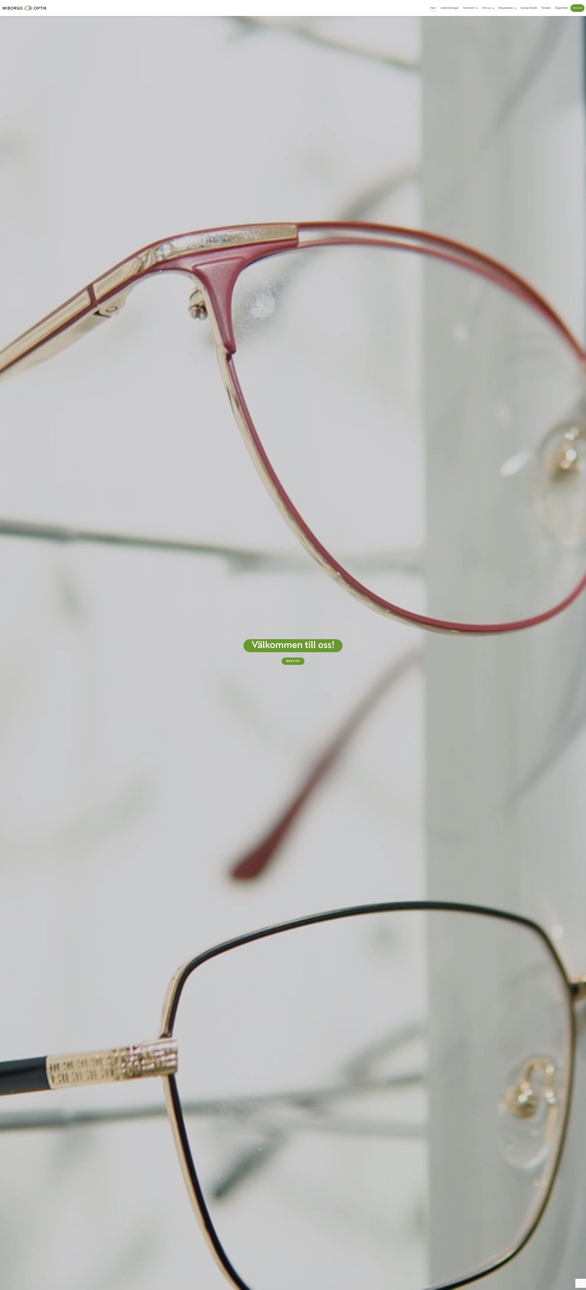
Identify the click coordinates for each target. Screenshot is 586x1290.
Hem (433, 8)
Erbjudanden (505, 8)
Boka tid (577, 8)
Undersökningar (450, 8)
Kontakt (546, 8)
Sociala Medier (529, 8)
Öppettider (561, 8)
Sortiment (468, 8)
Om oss (486, 8)
